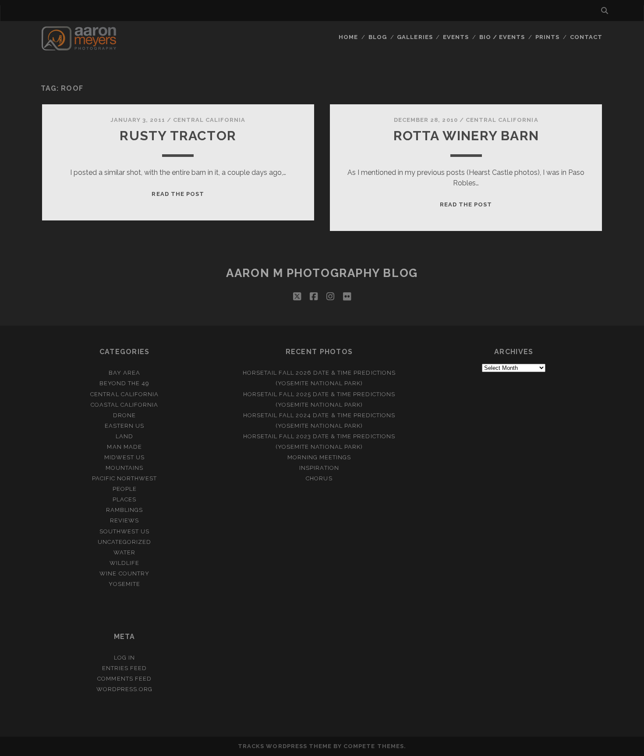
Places (124, 499)
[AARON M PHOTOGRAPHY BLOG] (79, 46)
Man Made (124, 447)
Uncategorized (125, 542)
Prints (547, 37)
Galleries (414, 37)
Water (124, 552)
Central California (209, 120)
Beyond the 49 (124, 383)
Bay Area (124, 372)
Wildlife (124, 563)
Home (348, 37)
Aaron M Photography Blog (322, 273)
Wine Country (124, 573)
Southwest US (124, 531)
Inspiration (319, 468)
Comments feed (124, 678)
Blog (377, 37)
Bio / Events (502, 37)
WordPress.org (124, 689)
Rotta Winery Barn (466, 135)
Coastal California (125, 404)
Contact (586, 37)
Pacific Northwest (124, 478)
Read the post (178, 194)
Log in (124, 657)
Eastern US (124, 425)
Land (124, 436)
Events (456, 37)
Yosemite (124, 584)
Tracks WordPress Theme (285, 746)
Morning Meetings (319, 457)
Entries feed (124, 668)
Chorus (319, 478)
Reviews (124, 520)
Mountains (124, 468)
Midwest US (124, 457)
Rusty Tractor (178, 135)
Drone (124, 415)
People (125, 489)
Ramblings (124, 510)
